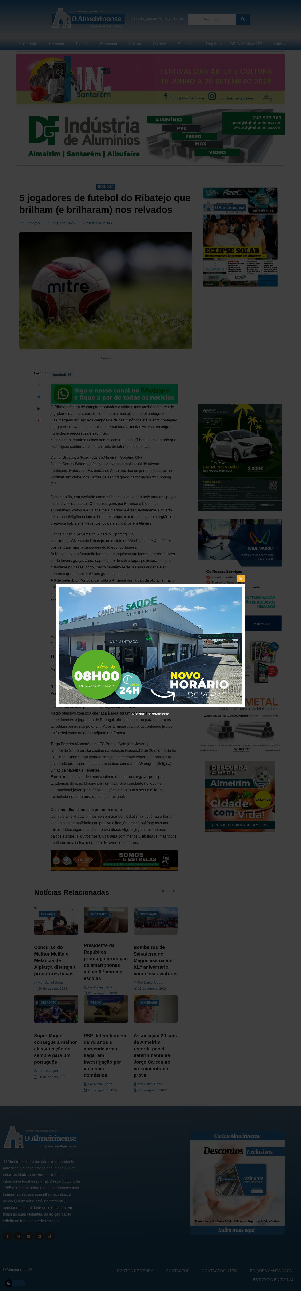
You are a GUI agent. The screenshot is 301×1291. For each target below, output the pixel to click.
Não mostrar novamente (150, 713)
